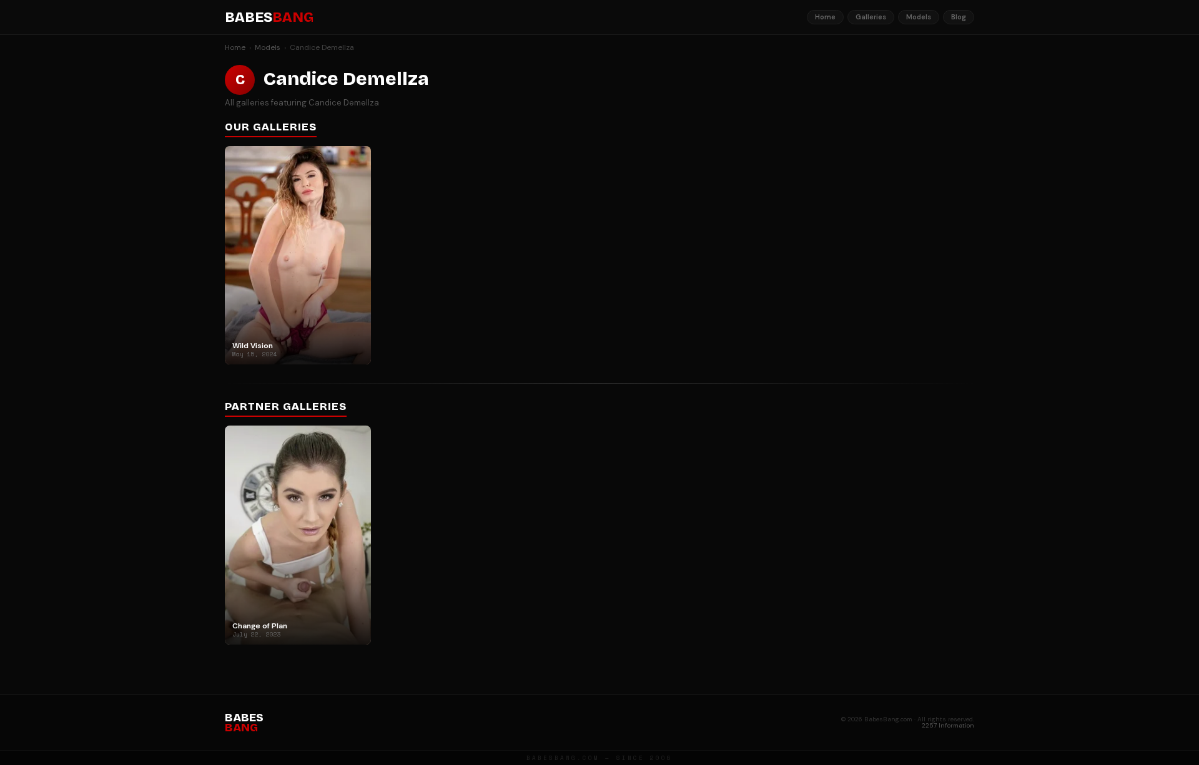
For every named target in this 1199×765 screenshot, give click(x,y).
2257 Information (948, 725)
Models (918, 16)
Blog (958, 16)
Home (825, 16)
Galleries (871, 16)
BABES (269, 17)
